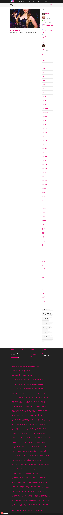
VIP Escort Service (44, 300)
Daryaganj (43, 204)
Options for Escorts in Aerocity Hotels (35, 465)
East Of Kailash (43, 216)
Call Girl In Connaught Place (15, 392)
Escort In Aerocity (44, 220)
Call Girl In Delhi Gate (23, 393)
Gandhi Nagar (43, 228)
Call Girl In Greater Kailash (34, 396)
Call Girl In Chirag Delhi (44, 116)
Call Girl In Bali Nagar (44, 104)
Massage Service (44, 272)
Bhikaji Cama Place (44, 84)
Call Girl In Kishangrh (44, 161)
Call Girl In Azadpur (44, 101)
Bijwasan (43, 85)
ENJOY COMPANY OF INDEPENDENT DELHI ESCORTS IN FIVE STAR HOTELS (21, 419)
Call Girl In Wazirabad (35, 402)
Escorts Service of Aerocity (42, 429)
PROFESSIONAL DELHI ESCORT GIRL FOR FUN (17, 473)
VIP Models (43, 301)
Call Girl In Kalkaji (14, 398)
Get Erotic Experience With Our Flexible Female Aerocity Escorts (30, 438)
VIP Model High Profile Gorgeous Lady (28, 495)
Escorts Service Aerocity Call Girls (16, 428)
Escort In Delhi (43, 221)
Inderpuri (43, 249)
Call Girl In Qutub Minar (34, 401)
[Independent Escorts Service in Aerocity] (43, 31)
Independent (43, 248)
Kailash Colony (43, 256)
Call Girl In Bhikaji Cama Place (45, 108)
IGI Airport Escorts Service (46, 336)
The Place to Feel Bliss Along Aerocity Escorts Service (33, 487)
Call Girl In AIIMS (44, 92)
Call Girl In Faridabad (44, 133)
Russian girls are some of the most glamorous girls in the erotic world (40, 478)
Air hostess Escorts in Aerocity (16, 374)
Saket (42, 292)
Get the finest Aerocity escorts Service (32, 441)
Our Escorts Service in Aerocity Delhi (42, 468)
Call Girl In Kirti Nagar (44, 160)
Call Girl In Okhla (44, 172)
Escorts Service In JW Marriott (15, 429)
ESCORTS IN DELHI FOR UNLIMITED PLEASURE (41, 425)
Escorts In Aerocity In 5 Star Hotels (31, 425)
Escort (43, 217)
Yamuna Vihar (43, 304)
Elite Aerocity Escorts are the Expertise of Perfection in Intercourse (20, 416)
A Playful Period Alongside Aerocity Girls (17, 362)
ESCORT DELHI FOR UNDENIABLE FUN (16, 423)
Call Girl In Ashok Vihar (44, 100)
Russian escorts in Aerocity (27, 478)
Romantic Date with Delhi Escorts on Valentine (31, 477)
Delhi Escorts (44, 319)
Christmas (43, 197)
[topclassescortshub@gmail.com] (42, 353)
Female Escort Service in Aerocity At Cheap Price (28, 432)
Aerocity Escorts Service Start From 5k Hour (40, 371)
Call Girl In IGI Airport (15, 397)
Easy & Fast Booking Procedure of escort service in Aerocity (19, 415)
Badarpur (43, 77)
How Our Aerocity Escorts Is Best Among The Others (27, 452)
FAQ (20, 510)
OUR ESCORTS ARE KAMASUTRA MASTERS (32, 468)
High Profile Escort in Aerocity (45, 446)
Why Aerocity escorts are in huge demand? (41, 501)
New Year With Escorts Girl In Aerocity (17, 465)
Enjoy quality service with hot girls (16, 420)
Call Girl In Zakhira (44, 185)
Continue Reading (12, 36)
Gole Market (43, 232)
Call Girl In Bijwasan (44, 109)
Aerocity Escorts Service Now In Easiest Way (24, 370)
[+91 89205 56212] (42, 350)
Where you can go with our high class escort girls (29, 501)
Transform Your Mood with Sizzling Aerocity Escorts (29, 492)
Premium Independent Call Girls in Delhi (17, 472)
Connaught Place (44, 201)
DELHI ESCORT (46, 318)
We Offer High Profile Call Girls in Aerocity (46, 496)
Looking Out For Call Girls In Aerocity (40, 459)
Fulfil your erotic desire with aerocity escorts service (38, 434)
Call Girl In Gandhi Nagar (44, 136)
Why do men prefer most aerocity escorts (17, 504)
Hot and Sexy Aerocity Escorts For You (45, 450)
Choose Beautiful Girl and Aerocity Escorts (17, 407)
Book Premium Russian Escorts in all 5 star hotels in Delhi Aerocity (20, 383)
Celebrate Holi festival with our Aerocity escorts (45, 405)
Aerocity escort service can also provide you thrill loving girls (26, 365)
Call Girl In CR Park (44, 120)
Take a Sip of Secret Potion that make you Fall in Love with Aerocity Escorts (21, 483)
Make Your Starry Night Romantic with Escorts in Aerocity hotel (33, 460)
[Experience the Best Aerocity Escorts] (43, 21)
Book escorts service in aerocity (16, 380)
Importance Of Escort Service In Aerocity (45, 455)
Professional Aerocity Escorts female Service (39, 472)
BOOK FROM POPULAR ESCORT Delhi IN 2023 (26, 380)
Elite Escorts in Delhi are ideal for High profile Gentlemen (37, 416)
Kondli (43, 265)
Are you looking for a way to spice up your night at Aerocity (19, 375)
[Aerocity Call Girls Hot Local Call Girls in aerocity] (43, 14)
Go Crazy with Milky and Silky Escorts (40, 442)
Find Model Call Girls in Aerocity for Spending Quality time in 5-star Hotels (21, 434)
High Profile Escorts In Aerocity (16, 447)
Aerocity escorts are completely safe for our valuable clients (19, 366)
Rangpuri (43, 288)
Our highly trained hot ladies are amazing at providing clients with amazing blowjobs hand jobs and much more (26, 469)
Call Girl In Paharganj (44, 173)
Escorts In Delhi (45, 323)
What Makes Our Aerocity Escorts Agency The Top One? (33, 500)
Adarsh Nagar (43, 60)
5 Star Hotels (44, 309)
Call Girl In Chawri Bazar (44, 113)
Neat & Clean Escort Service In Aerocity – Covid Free (30, 464)
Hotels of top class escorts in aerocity (29, 510)
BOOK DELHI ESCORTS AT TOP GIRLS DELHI (40, 379)
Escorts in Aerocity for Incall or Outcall (42, 424)
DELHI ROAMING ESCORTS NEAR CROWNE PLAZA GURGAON (28, 411)
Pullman (43, 285)
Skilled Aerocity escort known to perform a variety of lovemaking (42, 481)
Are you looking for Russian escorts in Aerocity (33, 375)
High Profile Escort (49, 332)
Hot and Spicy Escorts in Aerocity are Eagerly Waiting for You (19, 451)
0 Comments (35, 32)
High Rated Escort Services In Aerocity (36, 447)
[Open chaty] (2, 513)
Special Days (24, 482)
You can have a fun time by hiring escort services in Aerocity (19, 508)
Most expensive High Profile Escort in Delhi (17, 464)
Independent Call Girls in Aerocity (25, 456)
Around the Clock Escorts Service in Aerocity (34, 376)
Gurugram (43, 236)
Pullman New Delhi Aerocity (32, 474)
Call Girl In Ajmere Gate (44, 93)
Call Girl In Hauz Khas (44, 145)
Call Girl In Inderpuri (44, 148)
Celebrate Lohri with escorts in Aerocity (17, 406)
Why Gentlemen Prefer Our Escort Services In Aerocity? (30, 504)
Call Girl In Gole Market (44, 140)
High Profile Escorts (44, 241)
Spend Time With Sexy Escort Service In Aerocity (45, 482)
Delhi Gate (43, 209)
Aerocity (43, 61)
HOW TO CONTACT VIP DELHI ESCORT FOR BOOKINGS (18, 455)
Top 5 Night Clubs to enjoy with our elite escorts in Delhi (19, 491)
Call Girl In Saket (44, 177)
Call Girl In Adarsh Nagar (44, 89)
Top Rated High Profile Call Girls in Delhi (17, 492)
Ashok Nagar (43, 73)
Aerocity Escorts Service (15, 370)
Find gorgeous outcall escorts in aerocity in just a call (18, 433)
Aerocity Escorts (51, 310)
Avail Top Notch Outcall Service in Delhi (46, 376)
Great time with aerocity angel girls (16, 443)
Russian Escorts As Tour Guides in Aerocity (17, 478)
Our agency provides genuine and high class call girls (18, 468)
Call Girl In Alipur (44, 96)
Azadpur (43, 76)
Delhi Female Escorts (47, 410)
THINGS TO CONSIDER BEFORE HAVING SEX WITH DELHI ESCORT (20, 490)
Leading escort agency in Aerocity (16, 459)
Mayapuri (43, 273)
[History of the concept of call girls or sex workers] (43, 55)
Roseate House (44, 289)
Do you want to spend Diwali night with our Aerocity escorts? (19, 414)
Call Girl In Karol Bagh (44, 157)
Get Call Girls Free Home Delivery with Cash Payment (44, 437)
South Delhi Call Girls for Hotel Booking (17, 482)
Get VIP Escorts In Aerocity (15, 442)
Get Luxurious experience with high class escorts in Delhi (19, 441)
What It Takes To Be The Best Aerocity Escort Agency (18, 500)
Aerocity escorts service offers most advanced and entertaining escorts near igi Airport (22, 371)
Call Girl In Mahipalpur (15, 30)
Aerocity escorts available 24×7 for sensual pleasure (18, 367)
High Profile (44, 332)
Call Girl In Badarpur (34, 388)
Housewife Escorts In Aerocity (15, 452)
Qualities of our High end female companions (42, 474)
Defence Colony (44, 205)
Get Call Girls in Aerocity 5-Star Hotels (16, 438)
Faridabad (43, 224)
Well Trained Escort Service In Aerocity (34, 499)
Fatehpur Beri (43, 225)
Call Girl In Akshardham (27, 387)
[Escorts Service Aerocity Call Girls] (43, 41)
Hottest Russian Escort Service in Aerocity (33, 451)
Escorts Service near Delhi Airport (25, 429)
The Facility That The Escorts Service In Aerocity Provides (33, 486)
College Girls (43, 200)
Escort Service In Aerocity (41, 423)
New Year (43, 277)
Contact (18, 510)
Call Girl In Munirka (44, 169)
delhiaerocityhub (12, 32)
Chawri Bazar (43, 192)
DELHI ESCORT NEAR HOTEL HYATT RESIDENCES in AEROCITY (36, 410)
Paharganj (43, 281)
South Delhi (44, 340)
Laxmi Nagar (43, 268)
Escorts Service (50, 323)
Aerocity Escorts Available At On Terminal (31, 367)
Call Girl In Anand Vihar (44, 97)
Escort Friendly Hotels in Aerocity (27, 423)
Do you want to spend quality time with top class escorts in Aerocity (36, 414)
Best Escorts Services (49, 314)
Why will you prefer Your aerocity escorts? (29, 505)
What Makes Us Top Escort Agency (45, 500)
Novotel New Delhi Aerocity (26, 465)
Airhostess (43, 65)
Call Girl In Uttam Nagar (44, 180)
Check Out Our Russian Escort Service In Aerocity (40, 406)
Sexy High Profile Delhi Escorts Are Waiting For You (27, 481)
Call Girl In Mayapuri (44, 168)
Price (38, 510)
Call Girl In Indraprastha (44, 149)
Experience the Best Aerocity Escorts (16, 432)
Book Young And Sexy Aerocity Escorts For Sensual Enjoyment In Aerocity (35, 384)
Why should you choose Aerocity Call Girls (17, 505)
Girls (45, 328)
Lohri (42, 269)
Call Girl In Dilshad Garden (45, 129)
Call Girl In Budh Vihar (44, 389)
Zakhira (43, 305)
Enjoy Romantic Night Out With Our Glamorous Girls (28, 420)
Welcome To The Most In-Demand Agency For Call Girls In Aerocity (20, 499)
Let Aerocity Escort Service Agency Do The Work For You (28, 459)
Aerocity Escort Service (15, 365)
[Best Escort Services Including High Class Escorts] (43, 17)
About (13, 510)
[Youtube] (18, 357)
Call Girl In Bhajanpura (23, 389)
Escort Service (44, 322)
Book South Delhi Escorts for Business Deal (35, 383)
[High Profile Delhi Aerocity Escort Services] (43, 36)
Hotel (42, 244)
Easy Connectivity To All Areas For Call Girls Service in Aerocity (35, 415)
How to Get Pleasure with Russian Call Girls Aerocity (32, 455)
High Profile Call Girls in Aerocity (25, 446)
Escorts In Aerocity (49, 322)
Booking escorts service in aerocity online (17, 385)
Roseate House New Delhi (42, 477)
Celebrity (43, 189)
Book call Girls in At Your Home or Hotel (29, 379)
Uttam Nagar (43, 296)
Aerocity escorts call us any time (41, 367)
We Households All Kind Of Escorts (35, 496)
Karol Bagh (43, 260)
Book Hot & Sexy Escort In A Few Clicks (37, 380)
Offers (36, 510)
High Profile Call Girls (44, 240)
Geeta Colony (43, 229)
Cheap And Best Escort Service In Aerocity (28, 406)
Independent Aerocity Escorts (15, 456)
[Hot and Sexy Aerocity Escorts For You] (43, 26)
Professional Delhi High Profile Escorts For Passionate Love (31, 473)
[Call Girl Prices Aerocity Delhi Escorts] (43, 49)
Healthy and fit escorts (39, 443)
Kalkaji (43, 257)
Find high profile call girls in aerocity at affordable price (33, 433)
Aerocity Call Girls (45, 310)
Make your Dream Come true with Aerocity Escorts (18, 460)
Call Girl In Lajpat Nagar (44, 164)
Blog (15, 510)
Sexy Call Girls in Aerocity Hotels (16, 481)
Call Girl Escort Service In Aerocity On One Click (29, 385)
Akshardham (43, 68)
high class (48, 328)
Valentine (43, 297)
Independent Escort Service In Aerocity (34, 456)
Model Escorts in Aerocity (45, 463)
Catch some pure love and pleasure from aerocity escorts (31, 405)
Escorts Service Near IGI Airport (34, 429)
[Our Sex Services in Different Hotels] (43, 45)
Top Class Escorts (44, 293)
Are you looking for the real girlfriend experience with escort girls (20, 376)
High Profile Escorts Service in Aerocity (25, 447)
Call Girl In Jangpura (44, 152)
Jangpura (43, 253)
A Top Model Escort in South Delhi (27, 362)
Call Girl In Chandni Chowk (45, 112)
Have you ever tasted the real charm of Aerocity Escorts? (29, 443)
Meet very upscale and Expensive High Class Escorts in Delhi (19, 463)
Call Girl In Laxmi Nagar (44, 165)
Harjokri (43, 237)
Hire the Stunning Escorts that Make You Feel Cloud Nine (19, 450)
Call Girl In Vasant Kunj (44, 181)
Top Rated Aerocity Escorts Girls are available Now (43, 491)
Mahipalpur (52, 4)
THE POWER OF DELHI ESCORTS (45, 487)
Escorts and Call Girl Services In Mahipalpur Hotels (18, 424)
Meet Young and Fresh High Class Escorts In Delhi (34, 463)
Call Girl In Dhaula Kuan (44, 128)
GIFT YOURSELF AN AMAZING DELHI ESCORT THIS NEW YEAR (27, 442)
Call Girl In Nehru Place (15, 401)
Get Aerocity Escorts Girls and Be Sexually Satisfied (18, 437)
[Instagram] (14, 357)
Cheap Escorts (43, 193)
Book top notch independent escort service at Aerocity (18, 384)
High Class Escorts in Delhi (46, 331)
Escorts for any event (28, 424)
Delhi (43, 318)
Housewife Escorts (44, 245)
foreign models (50, 327)
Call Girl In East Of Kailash (45, 132)
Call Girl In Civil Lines (44, 117)
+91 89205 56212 (46, 350)
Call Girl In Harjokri (44, 144)
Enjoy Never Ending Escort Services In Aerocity (37, 419)
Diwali (42, 213)
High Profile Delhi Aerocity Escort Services (36, 446)
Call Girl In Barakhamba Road (45, 105)
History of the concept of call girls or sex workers (33, 450)
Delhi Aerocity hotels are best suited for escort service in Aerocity (20, 410)
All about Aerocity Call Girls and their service (26, 374)
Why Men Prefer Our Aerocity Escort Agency (43, 504)
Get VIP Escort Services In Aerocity (42, 441)
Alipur (42, 69)
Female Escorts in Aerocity (38, 432)
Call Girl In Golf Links (44, 141)
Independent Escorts (49, 337)
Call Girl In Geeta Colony (44, 137)
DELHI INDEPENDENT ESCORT (15, 411)
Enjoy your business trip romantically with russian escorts (43, 420)
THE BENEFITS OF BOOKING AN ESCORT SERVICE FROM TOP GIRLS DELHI (40, 483)
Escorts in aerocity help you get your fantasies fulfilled (19, 425)
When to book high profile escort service (17, 501)
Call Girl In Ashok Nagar (15, 388)
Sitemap (41, 510)
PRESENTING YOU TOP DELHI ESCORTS (28, 472)
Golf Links (43, 233)
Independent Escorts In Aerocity (44, 456)
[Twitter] (16, 357)
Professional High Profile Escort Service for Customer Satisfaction (20, 474)
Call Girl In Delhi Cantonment (45, 125)
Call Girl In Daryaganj (44, 121)
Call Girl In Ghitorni (14, 396)
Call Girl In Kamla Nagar (44, 156)
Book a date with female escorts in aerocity (17, 379)
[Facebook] (12, 357)
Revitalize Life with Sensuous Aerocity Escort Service (18, 477)
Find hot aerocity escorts (44, 433)
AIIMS (42, 64)
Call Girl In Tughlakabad (15, 402)
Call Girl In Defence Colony (35, 392)
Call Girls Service (44, 188)
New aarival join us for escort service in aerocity (43, 464)
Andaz (43, 72)
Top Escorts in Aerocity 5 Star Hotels (31, 491)
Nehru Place (43, 276)
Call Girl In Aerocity (45, 385)
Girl (43, 328)
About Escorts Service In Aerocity (37, 362)
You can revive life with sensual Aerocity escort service (34, 508)
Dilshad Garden (44, 212)
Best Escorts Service (44, 81)
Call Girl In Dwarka (44, 393)
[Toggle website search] (53, 1)
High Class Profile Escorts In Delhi (16, 446)
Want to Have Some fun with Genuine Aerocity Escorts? (40, 495)
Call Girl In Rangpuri (44, 176)
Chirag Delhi (43, 196)
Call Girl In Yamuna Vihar (45, 184)
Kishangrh (43, 264)
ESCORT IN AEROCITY (34, 423)
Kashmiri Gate (43, 261)
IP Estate (43, 252)
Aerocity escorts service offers (47, 313)
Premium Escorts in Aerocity (45, 284)
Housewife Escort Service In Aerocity (43, 451)
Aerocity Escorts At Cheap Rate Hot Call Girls (33, 366)
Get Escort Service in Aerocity (42, 438)
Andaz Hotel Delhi (35, 374)
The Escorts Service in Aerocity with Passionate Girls (18, 486)
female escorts (45, 327)
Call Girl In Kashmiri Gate (34, 398)
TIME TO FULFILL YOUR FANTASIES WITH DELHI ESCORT (35, 490)
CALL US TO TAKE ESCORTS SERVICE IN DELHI (17, 405)
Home (23, 510)
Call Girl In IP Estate (34, 397)
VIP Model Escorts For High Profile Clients (17, 495)
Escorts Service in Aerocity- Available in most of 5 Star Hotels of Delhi (37, 428)
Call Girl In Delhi (44, 124)
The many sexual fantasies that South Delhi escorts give (19, 487)
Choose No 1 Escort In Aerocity (27, 407)
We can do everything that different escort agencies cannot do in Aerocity (21, 496)
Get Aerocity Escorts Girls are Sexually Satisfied (31, 437)
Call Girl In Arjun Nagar (46, 387)
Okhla (42, 280)
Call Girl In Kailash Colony (45, 153)
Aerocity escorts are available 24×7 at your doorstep (41, 365)
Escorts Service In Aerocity (25, 428)
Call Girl (22, 32)
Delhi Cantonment (44, 208)
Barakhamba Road (44, 80)
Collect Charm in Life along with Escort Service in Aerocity (39, 407)
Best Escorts (44, 314)
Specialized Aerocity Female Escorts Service (32, 482)
